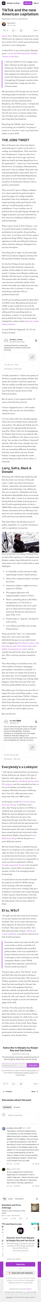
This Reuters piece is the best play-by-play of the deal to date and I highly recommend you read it (20, 646)
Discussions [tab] (19, 1199)
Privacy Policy (27, 1282)
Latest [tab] (10, 1199)
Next (33, 1091)
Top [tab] (4, 1199)
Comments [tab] (7, 1107)
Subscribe (27, 3)
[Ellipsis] (38, 1128)
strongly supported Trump (13, 865)
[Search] (37, 1199)
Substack (9, 1297)
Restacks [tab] (17, 1107)
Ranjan (5, 36)
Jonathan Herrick (13, 1128)
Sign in (36, 3)
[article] (20, 1212)
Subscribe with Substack (22, 1273)
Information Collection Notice (25, 1073)
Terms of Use (31, 1070)
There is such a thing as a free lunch (13, 1212)
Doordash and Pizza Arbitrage (11, 1206)
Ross (8, 1169)
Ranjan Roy (11, 23)
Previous (9, 1091)
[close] (34, 1228)
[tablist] (12, 1107)
